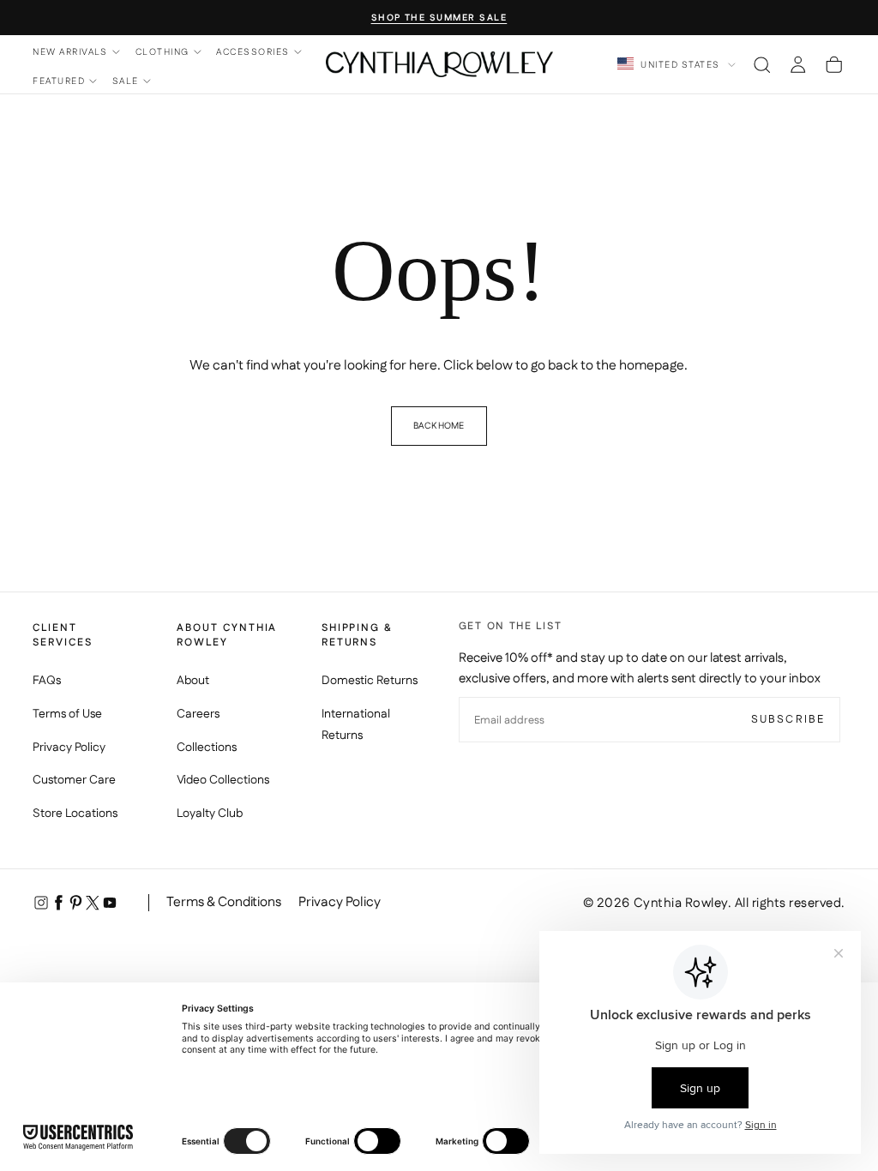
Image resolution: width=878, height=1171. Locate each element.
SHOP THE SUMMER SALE (439, 18)
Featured (59, 81)
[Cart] (834, 64)
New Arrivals (70, 51)
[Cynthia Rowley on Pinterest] (75, 902)
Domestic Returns (370, 680)
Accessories (252, 51)
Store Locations (75, 813)
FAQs (47, 680)
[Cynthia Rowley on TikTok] (126, 902)
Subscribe (788, 719)
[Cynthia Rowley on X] (92, 902)
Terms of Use (67, 714)
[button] (762, 64)
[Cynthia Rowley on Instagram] (41, 902)
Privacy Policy (69, 747)
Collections (207, 747)
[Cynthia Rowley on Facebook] (58, 902)
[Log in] (798, 64)
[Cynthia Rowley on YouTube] (109, 902)
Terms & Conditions (223, 902)
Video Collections (223, 780)
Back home (438, 425)
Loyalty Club (210, 813)
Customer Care (74, 780)
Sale (125, 81)
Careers (198, 714)
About (193, 680)
